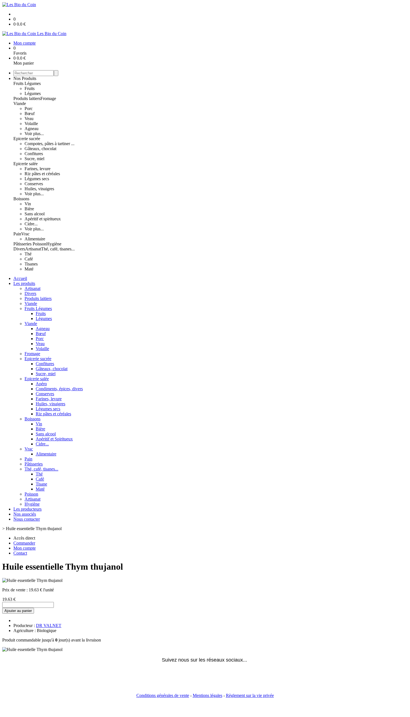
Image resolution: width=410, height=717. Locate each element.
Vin (28, 203)
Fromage (48, 98)
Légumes (33, 93)
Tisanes (31, 264)
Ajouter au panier (18, 611)
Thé (28, 254)
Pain (17, 233)
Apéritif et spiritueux (43, 218)
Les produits (24, 283)
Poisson (39, 244)
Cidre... (31, 223)
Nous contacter (26, 519)
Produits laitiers (26, 98)
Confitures (34, 153)
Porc (29, 108)
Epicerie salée (25, 163)
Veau (29, 118)
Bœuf (30, 113)
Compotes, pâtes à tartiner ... (49, 143)
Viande (19, 103)
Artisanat (33, 249)
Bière (29, 208)
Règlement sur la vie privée (250, 695)
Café (29, 259)
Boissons (21, 198)
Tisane (41, 484)
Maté (29, 269)
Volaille (31, 123)
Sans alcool (35, 213)
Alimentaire (35, 238)
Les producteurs (27, 509)
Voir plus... (34, 133)
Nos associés (24, 514)
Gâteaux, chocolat (40, 148)
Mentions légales (207, 695)
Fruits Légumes (27, 83)
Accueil (20, 278)
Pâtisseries (23, 244)
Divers (19, 249)
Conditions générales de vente (162, 695)
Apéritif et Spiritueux (54, 438)
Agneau (31, 128)
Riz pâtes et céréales (42, 173)
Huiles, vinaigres (39, 188)
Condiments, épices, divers (59, 388)
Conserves (34, 183)
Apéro (41, 383)
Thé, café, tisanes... (58, 249)
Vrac (25, 233)
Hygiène (53, 244)
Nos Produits (24, 78)
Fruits (30, 88)
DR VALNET (48, 625)
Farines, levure (37, 168)
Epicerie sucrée (26, 138)
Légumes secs (37, 178)
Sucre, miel (34, 158)
